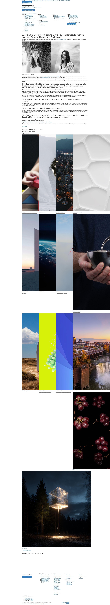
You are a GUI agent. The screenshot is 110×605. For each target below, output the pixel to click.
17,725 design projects (44, 21)
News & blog (42, 15)
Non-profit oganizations (73, 16)
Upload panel (42, 18)
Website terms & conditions (59, 18)
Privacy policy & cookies (28, 598)
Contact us (56, 19)
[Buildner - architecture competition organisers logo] (41, 0)
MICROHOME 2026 (57, 579)
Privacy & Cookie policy (39, 603)
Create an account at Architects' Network (29, 13)
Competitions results (28, 29)
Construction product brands (74, 22)
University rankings (43, 16)
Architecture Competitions (66, 0)
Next (27, 133)
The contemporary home (29, 26)
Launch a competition (27, 2)
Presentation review (43, 17)
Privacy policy (56, 17)
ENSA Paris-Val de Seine (46, 77)
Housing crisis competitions (29, 24)
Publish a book (42, 25)
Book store (41, 23)
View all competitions (27, 550)
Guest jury (26, 30)
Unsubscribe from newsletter (29, 599)
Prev (24, 133)
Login (23, 3)
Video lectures (42, 22)
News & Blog (69, 574)
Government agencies (73, 15)
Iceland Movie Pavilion (62, 39)
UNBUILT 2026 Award (29, 17)
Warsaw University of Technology (53, 76)
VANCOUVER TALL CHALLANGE (28, 23)
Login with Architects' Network (28, 10)
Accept (67, 602)
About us (56, 15)
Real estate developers (73, 17)
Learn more (24, 126)
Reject (63, 602)
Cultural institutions (72, 21)
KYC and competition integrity (59, 16)
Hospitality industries (73, 19)
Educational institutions (73, 18)
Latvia (32, 600)
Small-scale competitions (29, 25)
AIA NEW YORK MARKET (29, 21)
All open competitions (28, 15)
